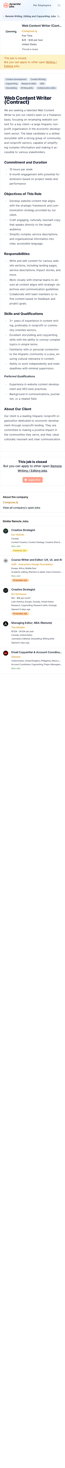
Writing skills (27, 88)
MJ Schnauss (19, 594)
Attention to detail (36, 572)
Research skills (29, 83)
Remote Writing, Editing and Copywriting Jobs (30, 16)
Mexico (55, 660)
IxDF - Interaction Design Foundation (32, 564)
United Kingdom (32, 660)
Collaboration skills (46, 88)
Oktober (16, 656)
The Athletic (18, 627)
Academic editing (19, 572)
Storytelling (11, 88)
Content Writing (38, 79)
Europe (14, 568)
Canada (15, 538)
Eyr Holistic (17, 534)
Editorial (26, 638)
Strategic (52, 605)
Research (15, 605)
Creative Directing (53, 542)
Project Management (53, 664)
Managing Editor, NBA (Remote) (31, 622)
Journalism (16, 638)
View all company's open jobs (21, 507)
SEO (42, 83)
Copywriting (11, 83)
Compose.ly (29, 31)
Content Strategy (36, 542)
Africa (21, 568)
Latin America (17, 601)
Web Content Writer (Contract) (42, 25)
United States (29, 44)
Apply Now (34, 479)
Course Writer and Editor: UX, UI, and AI (36, 559)
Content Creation (19, 542)
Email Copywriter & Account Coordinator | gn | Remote (36, 652)
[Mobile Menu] (59, 5)
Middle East (30, 568)
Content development (16, 79)
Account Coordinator (20, 664)
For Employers (42, 5)
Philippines (46, 660)
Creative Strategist (23, 530)
